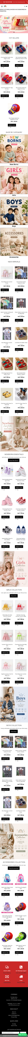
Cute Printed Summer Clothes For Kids (21, 282)
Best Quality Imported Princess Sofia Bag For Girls (7, 917)
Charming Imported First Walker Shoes (6, 373)
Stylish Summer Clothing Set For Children (7, 313)
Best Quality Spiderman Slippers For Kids (21, 88)
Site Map (14, 1024)
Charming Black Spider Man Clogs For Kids (7, 58)
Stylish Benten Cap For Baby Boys (21, 946)
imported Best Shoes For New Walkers (7, 539)
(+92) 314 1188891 (16, 1003)
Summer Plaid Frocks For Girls (7, 645)
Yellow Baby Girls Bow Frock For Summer (7, 615)
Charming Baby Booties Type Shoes (7, 480)
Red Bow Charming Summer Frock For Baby (21, 615)
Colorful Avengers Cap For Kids (20, 916)
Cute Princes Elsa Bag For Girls (20, 888)
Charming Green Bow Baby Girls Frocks (21, 645)
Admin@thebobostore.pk (14, 1005)
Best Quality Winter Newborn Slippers (21, 373)
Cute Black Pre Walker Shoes (21, 342)
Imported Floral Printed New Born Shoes (21, 480)
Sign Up (23, 1033)
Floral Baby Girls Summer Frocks (6, 282)
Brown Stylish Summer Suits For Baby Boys (21, 313)
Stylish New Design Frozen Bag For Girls (7, 888)
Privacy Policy (14, 1017)
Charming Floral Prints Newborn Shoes (7, 509)
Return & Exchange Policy (14, 1015)
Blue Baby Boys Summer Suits (7, 343)
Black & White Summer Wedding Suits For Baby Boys (7, 781)
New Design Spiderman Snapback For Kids (14, 118)
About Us (14, 1012)
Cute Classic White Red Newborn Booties (21, 509)
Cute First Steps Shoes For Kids (21, 404)
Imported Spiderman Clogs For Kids (7, 88)
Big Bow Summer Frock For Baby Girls (7, 674)
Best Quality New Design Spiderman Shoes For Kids (21, 58)
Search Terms (14, 1025)
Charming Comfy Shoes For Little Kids (7, 404)
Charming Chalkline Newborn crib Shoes (20, 539)
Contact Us (14, 1013)
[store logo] (5, 6)
